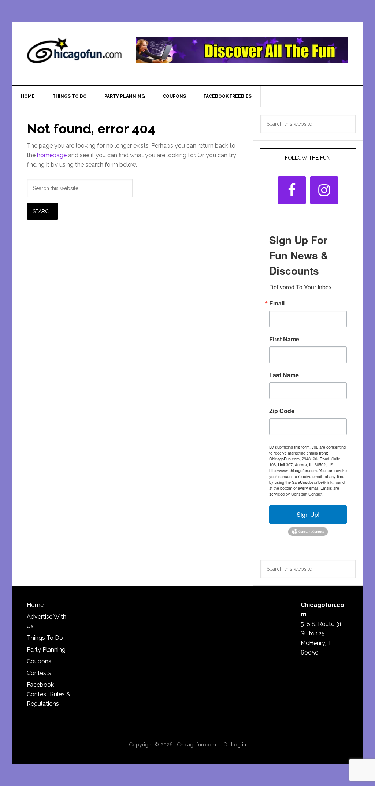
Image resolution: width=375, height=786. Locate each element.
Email (277, 303)
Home (35, 604)
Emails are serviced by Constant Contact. (304, 491)
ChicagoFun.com (74, 53)
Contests (39, 673)
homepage (52, 155)
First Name (284, 339)
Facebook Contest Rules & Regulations (48, 694)
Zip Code (281, 411)
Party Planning (46, 649)
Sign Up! (308, 514)
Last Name (284, 375)
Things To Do (45, 637)
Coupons (39, 661)
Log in (238, 745)
